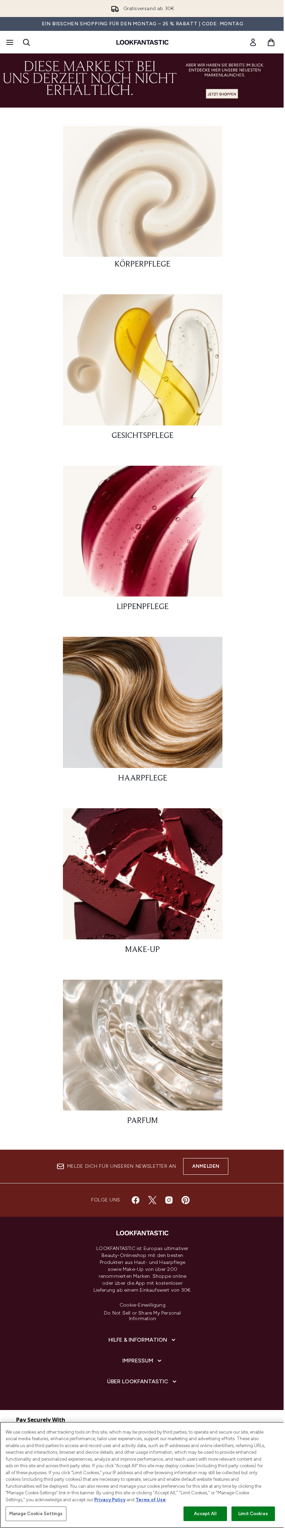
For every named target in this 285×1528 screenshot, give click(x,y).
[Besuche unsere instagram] (169, 1200)
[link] (253, 42)
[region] (142, 1475)
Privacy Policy (109, 1499)
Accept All (205, 1513)
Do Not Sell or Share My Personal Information (142, 1316)
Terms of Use (151, 1499)
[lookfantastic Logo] (142, 42)
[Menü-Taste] (9, 42)
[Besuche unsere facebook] (135, 1200)
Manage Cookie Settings (36, 1513)
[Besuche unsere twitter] (152, 1200)
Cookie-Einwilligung (142, 1305)
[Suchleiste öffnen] (26, 42)
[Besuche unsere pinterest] (185, 1200)
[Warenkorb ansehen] (271, 42)
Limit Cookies (253, 1513)
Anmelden (206, 1166)
